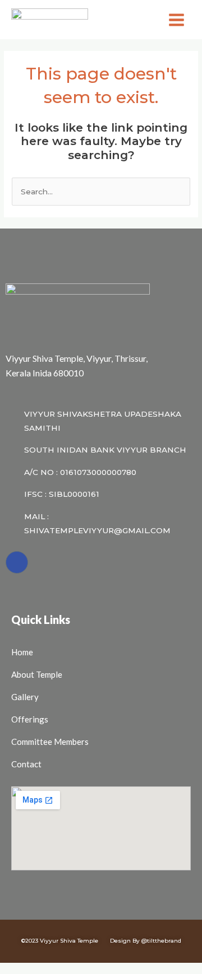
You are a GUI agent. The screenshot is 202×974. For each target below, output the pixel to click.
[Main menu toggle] (176, 19)
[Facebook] (17, 562)
